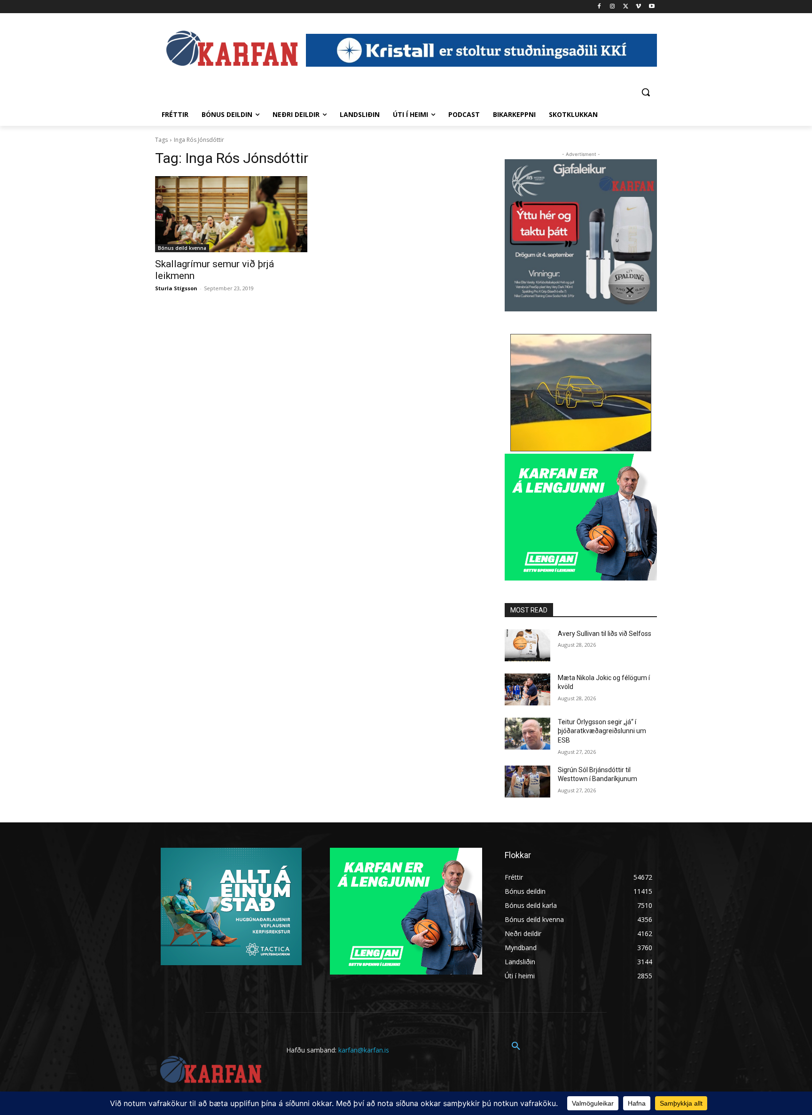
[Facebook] (599, 6)
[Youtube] (651, 6)
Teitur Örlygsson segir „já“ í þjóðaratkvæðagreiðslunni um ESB (602, 731)
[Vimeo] (638, 6)
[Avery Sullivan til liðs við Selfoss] (527, 645)
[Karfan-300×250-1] (581, 517)
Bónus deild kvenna (182, 248)
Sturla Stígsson (176, 288)
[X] (625, 6)
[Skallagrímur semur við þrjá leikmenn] (231, 214)
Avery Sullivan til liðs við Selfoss (604, 633)
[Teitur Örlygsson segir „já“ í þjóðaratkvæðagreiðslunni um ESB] (527, 734)
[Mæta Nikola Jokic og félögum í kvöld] (527, 689)
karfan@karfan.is (363, 1049)
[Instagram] (612, 6)
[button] (645, 92)
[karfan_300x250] (231, 906)
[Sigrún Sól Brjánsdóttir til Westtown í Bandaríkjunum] (527, 782)
